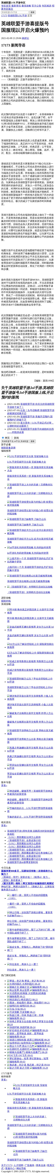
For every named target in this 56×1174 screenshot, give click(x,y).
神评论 (25, 38)
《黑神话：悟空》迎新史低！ (16, 877)
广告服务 (29, 1165)
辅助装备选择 (8, 447)
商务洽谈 (41, 1165)
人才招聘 (18, 1165)
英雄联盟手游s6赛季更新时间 (22, 862)
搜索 (32, 12)
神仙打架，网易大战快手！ (15, 886)
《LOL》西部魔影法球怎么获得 (24, 837)
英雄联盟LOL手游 (17, 15)
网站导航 (21, 1168)
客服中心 (10, 1168)
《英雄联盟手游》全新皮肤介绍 (24, 840)
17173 (4, 15)
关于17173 (6, 1165)
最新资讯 (16, 5)
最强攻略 (26, 5)
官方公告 (36, 5)
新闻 (16, 438)
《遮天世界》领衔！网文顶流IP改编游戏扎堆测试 (27, 883)
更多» (4, 785)
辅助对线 (6, 601)
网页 (7, 438)
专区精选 (46, 5)
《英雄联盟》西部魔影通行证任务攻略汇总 (30, 853)
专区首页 (6, 5)
